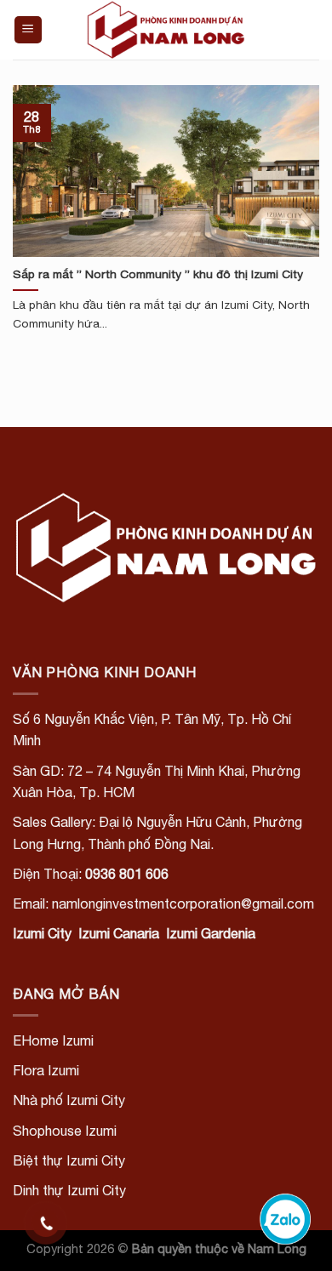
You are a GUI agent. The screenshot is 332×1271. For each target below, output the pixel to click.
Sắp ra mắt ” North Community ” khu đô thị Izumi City (158, 274)
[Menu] (28, 30)
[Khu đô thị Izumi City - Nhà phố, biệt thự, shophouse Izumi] (166, 30)
